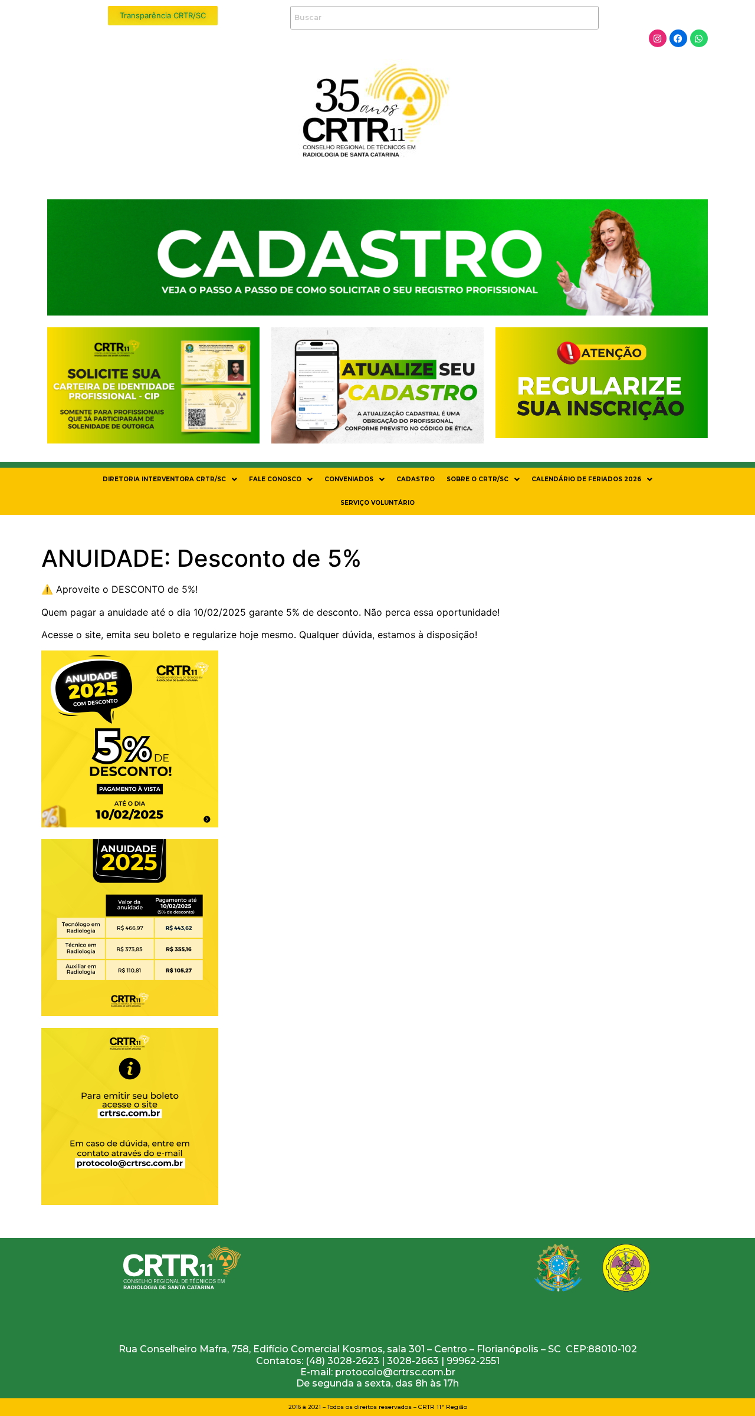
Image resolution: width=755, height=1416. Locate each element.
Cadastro (415, 479)
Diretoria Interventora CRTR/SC (164, 479)
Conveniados (348, 479)
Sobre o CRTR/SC (477, 479)
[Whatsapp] (699, 38)
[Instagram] (658, 38)
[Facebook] (678, 38)
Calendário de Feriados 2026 (586, 479)
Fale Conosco (275, 479)
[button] (170, 479)
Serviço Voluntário (377, 503)
